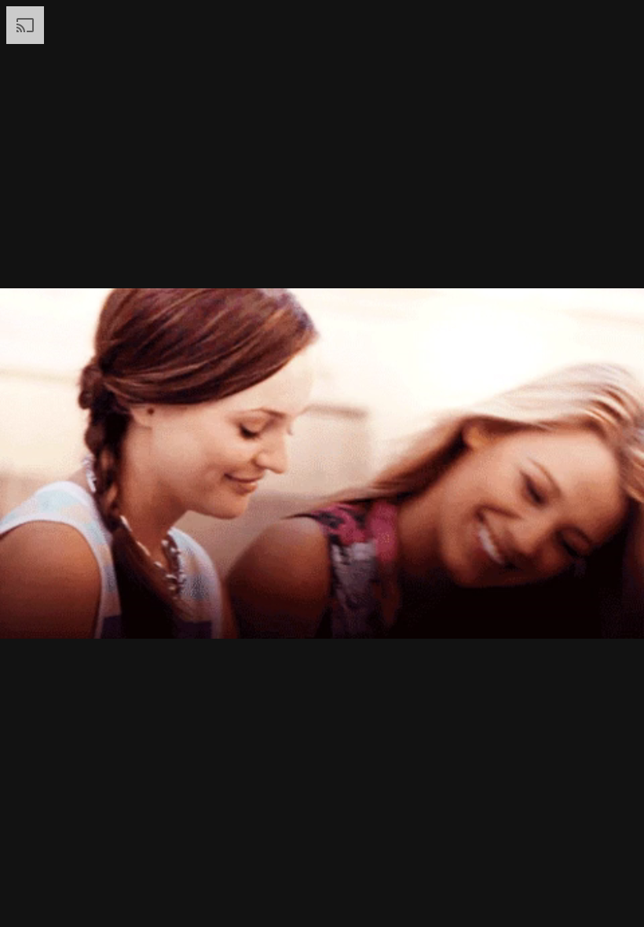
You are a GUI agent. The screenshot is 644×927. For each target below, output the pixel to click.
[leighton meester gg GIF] (322, 463)
